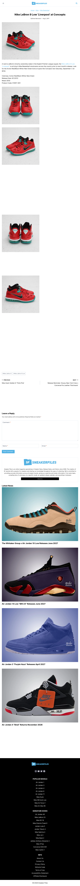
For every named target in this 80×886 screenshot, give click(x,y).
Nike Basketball (44, 10)
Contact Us (40, 861)
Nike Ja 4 (40, 835)
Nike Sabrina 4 (40, 832)
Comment (7, 422)
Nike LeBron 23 (40, 817)
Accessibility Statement (40, 873)
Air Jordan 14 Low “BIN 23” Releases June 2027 (23, 604)
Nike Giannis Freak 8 (40, 823)
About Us (40, 858)
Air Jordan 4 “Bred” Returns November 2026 (22, 725)
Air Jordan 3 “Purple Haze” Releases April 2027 (23, 664)
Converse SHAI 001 (40, 847)
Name (5, 446)
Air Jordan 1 (40, 782)
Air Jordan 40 (40, 814)
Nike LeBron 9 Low (19, 373)
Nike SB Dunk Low (40, 800)
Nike (37, 10)
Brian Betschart (36, 18)
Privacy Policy (40, 864)
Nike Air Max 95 (40, 806)
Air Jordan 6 (40, 791)
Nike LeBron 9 (7, 373)
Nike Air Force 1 (40, 803)
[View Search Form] (76, 3)
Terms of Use (40, 870)
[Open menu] (3, 3)
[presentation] (40, 514)
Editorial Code (40, 867)
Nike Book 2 (40, 838)
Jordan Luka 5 (40, 826)
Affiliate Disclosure (40, 876)
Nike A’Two (40, 844)
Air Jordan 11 (40, 794)
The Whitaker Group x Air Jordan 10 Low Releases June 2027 (30, 543)
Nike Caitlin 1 (40, 850)
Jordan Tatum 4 (40, 829)
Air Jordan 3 (40, 785)
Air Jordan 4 (40, 788)
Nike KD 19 (40, 820)
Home (32, 10)
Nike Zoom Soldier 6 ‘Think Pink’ (13, 381)
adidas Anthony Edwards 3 (40, 841)
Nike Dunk (40, 797)
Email (44, 446)
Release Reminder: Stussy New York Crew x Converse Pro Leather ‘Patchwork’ (63, 382)
